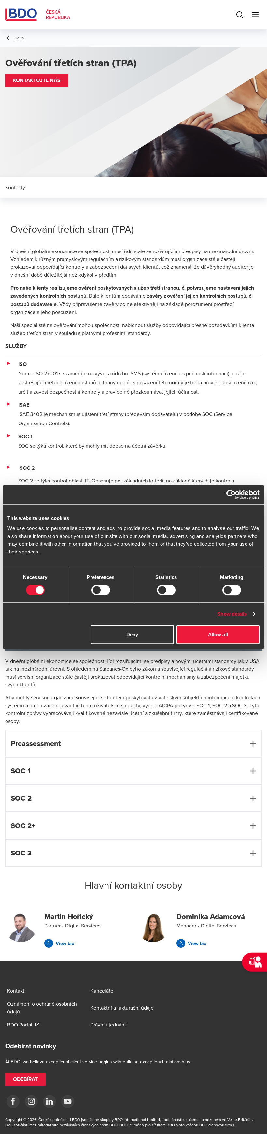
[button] (36, 80)
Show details (232, 614)
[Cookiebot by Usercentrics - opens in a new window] (231, 494)
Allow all (218, 634)
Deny (132, 634)
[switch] (100, 590)
